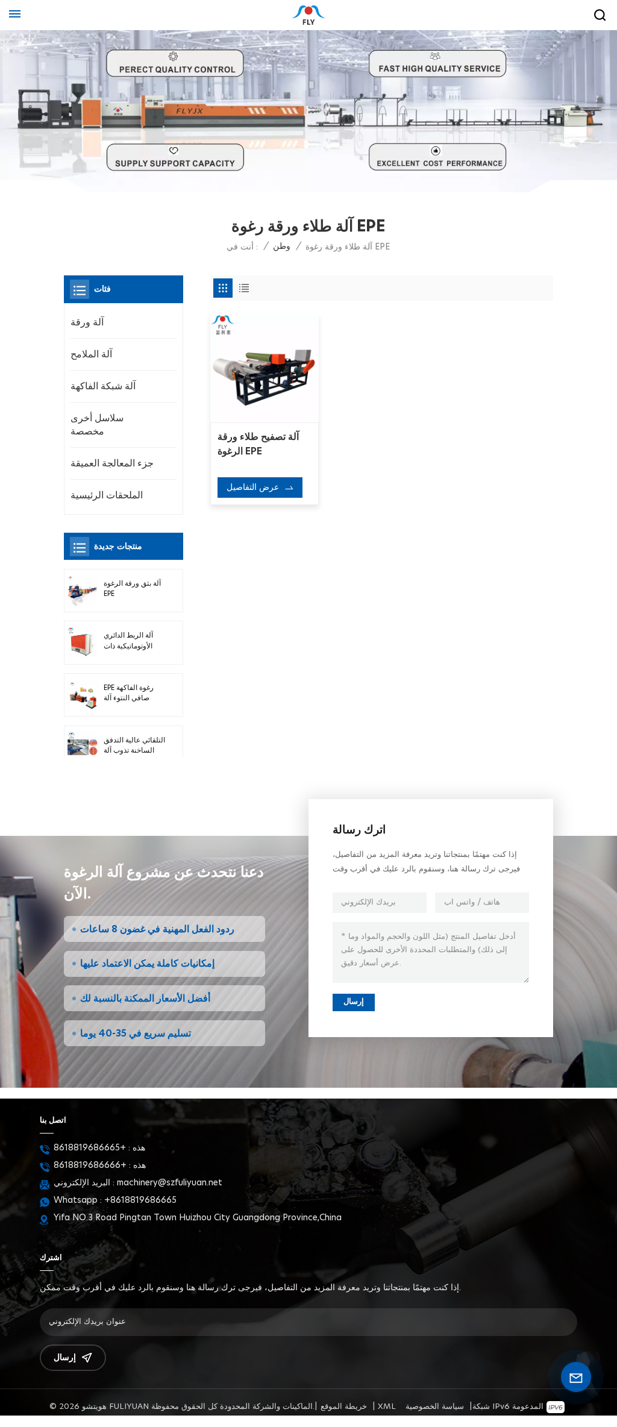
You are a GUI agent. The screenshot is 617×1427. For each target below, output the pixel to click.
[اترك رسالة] (576, 1377)
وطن (281, 246)
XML (387, 1407)
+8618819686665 (90, 1148)
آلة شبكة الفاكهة (103, 386)
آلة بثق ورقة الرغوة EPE (132, 588)
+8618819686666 (90, 1165)
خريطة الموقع (344, 1407)
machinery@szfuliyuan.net (169, 1183)
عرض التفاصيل (253, 487)
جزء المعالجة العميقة (112, 463)
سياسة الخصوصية (435, 1407)
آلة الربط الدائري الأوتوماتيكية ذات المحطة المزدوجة (129, 641)
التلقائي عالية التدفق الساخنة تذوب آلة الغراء (134, 746)
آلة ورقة (87, 322)
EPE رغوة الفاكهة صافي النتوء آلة (129, 693)
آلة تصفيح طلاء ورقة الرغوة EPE (258, 444)
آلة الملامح (91, 354)
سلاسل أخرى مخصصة (97, 424)
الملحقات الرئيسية (106, 495)
